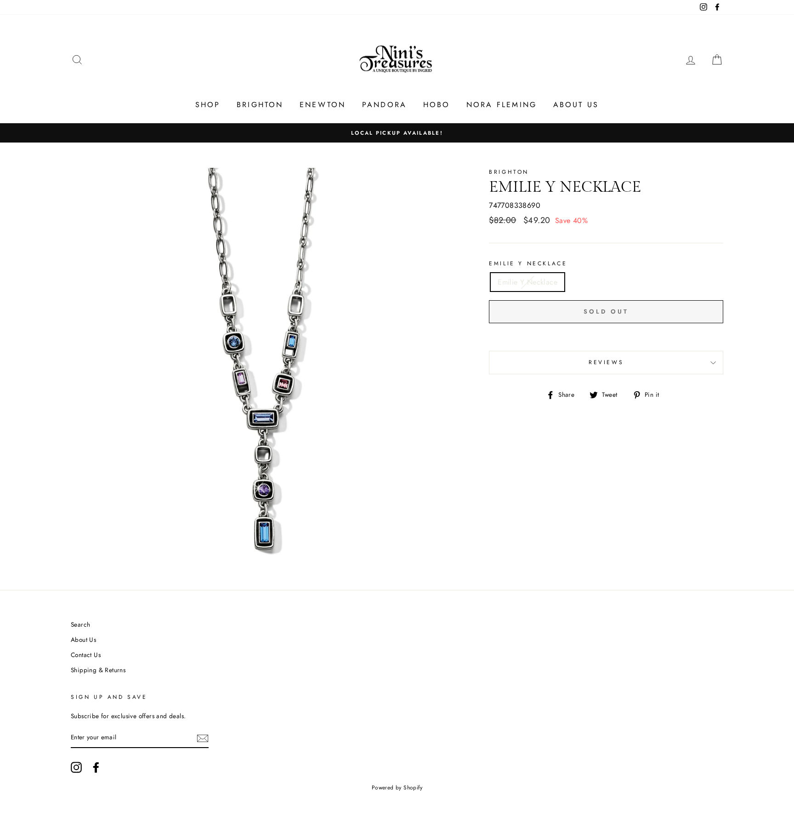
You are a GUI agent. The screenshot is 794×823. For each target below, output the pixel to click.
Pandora (384, 104)
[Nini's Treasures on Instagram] (76, 767)
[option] (397, 133)
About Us (576, 104)
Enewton (323, 104)
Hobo (436, 104)
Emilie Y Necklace (528, 263)
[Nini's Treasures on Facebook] (96, 767)
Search (80, 624)
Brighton (260, 104)
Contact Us (86, 654)
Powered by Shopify (397, 787)
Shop (208, 104)
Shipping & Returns (98, 669)
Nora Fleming (501, 104)
